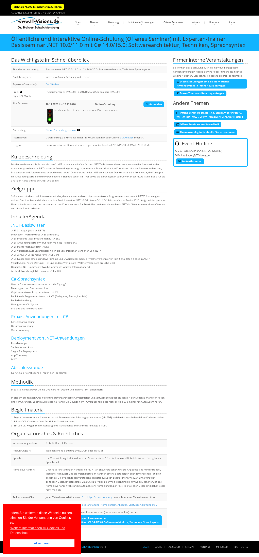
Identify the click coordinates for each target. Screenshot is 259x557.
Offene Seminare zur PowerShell (199, 124)
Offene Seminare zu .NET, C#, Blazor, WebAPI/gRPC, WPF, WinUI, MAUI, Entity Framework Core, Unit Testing (209, 114)
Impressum (221, 546)
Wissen (196, 22)
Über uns (214, 22)
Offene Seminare (173, 22)
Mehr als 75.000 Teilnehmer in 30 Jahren (38, 6)
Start (78, 22)
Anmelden (155, 104)
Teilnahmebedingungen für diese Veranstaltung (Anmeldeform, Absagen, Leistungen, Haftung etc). (101, 504)
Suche (231, 22)
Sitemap (189, 546)
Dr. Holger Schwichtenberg (97, 497)
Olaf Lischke (52, 84)
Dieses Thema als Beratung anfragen (202, 93)
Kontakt (205, 546)
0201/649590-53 (193, 151)
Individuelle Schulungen (141, 22)
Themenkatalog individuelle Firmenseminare (207, 132)
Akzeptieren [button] (42, 543)
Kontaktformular (192, 161)
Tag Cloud (173, 546)
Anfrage (60, 13)
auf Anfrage (127, 137)
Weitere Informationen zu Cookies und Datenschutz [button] (37, 530)
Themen (94, 22)
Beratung (113, 22)
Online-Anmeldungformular (61, 130)
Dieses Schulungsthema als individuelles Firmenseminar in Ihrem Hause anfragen (202, 83)
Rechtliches (241, 546)
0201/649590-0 (23, 13)
